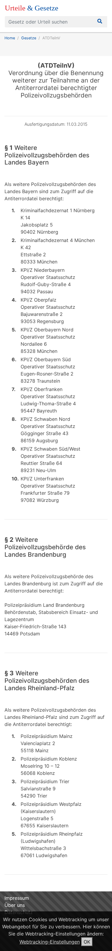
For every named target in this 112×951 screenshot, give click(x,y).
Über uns (14, 905)
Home (9, 38)
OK (87, 942)
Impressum (16, 898)
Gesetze (28, 38)
